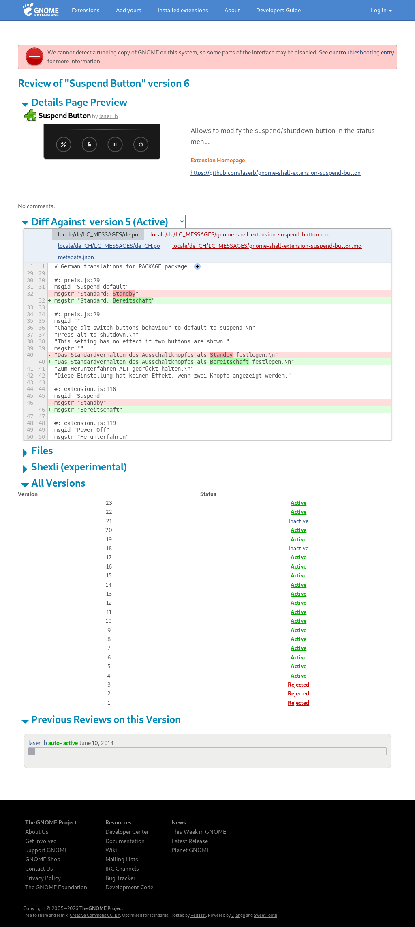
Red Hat (198, 915)
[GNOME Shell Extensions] (41, 10)
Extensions (86, 9)
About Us (37, 831)
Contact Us (39, 868)
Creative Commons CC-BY (95, 915)
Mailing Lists (121, 859)
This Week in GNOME (198, 831)
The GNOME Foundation (56, 887)
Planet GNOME (190, 850)
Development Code (129, 887)
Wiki (111, 850)
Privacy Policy (43, 878)
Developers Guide (278, 9)
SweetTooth (265, 915)
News (178, 822)
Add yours (128, 9)
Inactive (298, 520)
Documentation (125, 841)
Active (298, 502)
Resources (118, 822)
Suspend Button (65, 115)
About (232, 9)
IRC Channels (122, 868)
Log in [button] (379, 9)
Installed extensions (183, 9)
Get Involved (41, 841)
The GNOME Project (51, 822)
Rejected (298, 684)
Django (238, 915)
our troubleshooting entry (361, 52)
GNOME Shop (42, 859)
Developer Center (127, 831)
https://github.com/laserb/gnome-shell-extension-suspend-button (275, 172)
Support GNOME (46, 850)
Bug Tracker (120, 878)
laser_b (108, 115)
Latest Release (189, 841)
